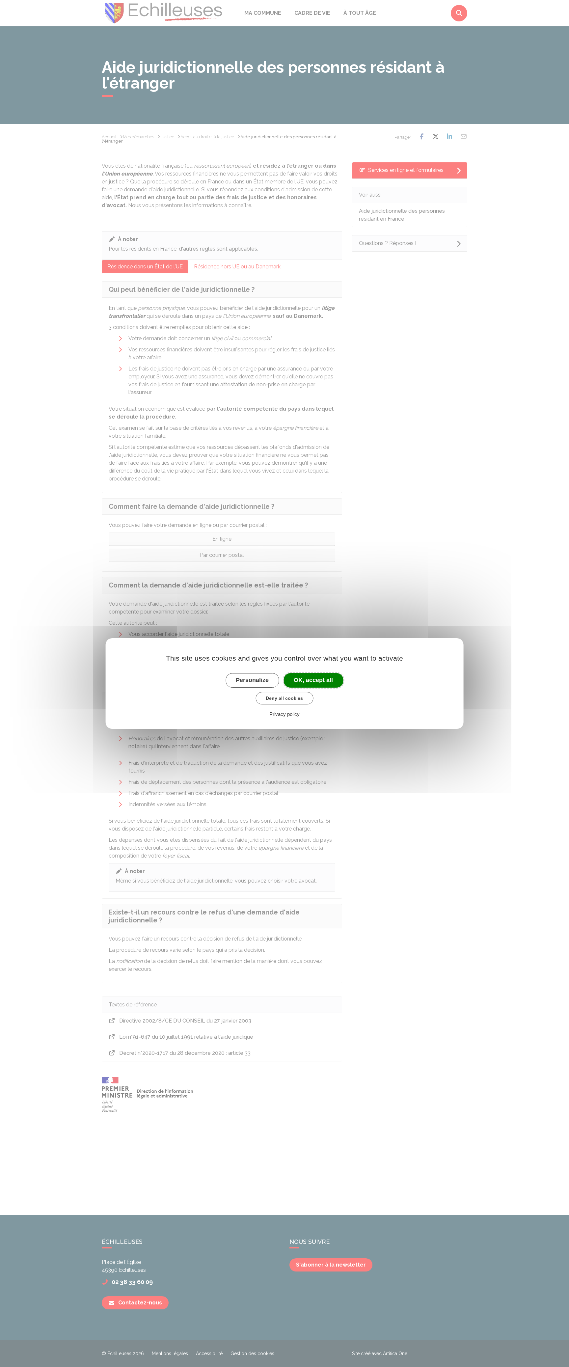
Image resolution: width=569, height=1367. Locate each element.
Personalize (252, 680)
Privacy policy (284, 714)
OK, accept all (313, 680)
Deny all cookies (284, 698)
